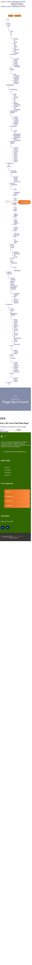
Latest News (7, 472)
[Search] (6, 203)
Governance (7, 470)
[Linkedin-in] (7, 528)
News (26, 15)
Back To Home (4, 431)
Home (8, 23)
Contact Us (9, 383)
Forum (23, 15)
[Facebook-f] (3, 528)
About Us (8, 25)
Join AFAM (10, 15)
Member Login (18, 15)
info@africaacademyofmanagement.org (15, 451)
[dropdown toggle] (8, 28)
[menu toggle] (7, 19)
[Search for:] (8, 430)
